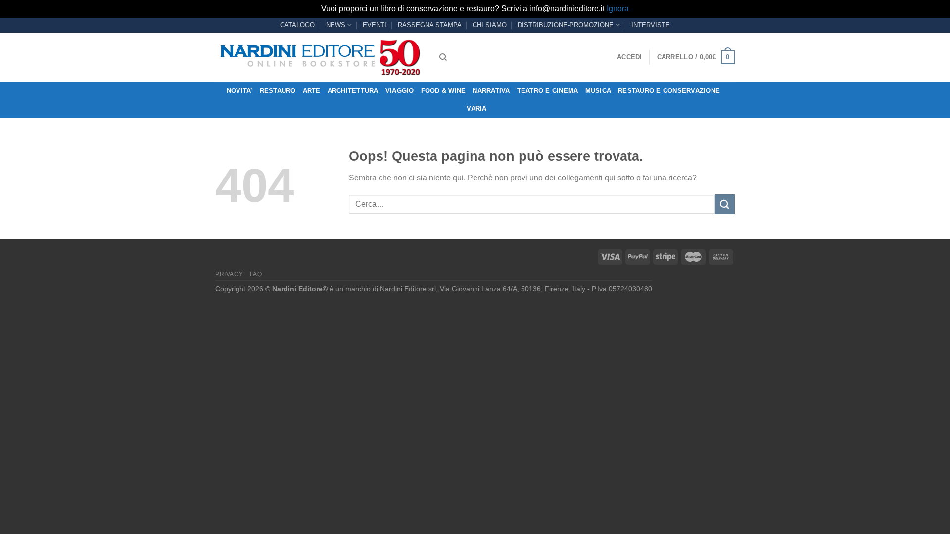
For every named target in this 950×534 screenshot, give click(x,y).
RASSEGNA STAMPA (430, 25)
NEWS (335, 25)
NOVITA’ (240, 90)
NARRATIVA (491, 90)
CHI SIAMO (490, 25)
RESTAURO (278, 90)
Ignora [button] (618, 8)
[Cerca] (443, 57)
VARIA (476, 108)
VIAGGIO (399, 90)
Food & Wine (443, 90)
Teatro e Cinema (547, 90)
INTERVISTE (650, 25)
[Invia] (725, 204)
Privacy (229, 274)
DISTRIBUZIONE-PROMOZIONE (566, 25)
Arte (312, 90)
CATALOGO (297, 25)
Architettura (353, 90)
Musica (598, 90)
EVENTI (374, 25)
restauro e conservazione (669, 90)
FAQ (256, 274)
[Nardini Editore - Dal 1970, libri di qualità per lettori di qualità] (320, 57)
